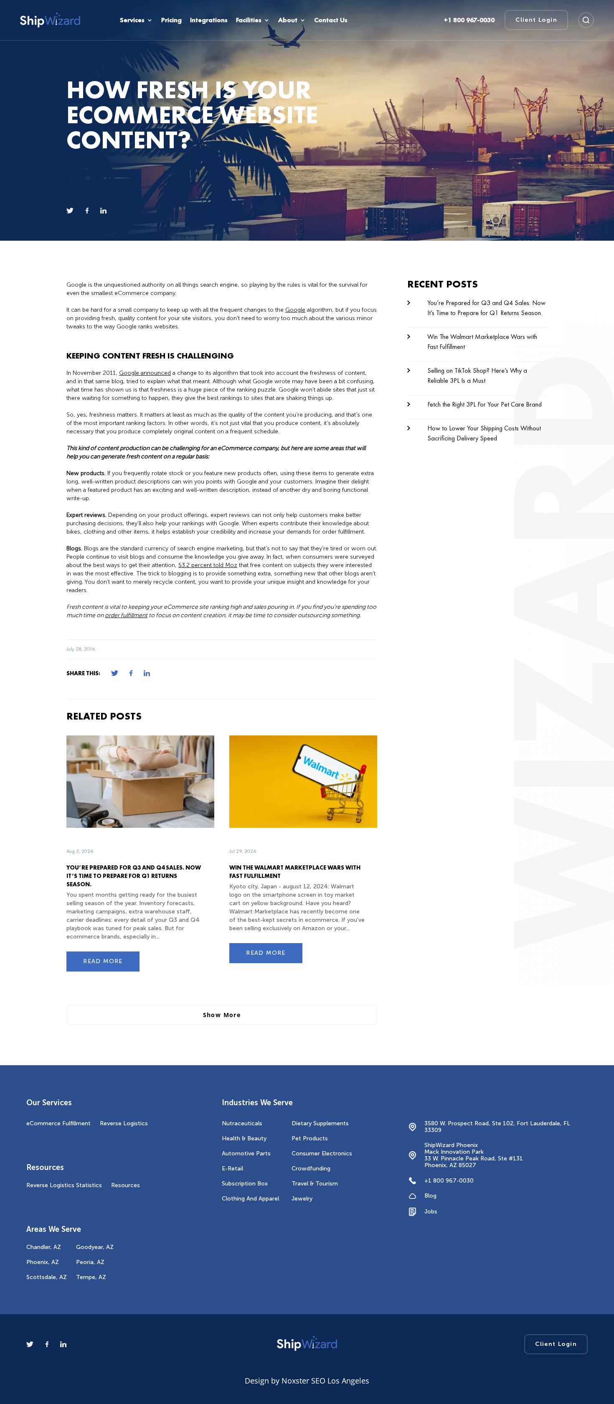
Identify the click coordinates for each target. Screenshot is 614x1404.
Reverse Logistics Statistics (64, 1185)
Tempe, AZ (91, 1277)
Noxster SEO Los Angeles (325, 1381)
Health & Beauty (244, 1138)
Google (295, 309)
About (287, 20)
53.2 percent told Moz (207, 565)
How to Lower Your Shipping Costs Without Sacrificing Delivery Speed (484, 433)
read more (103, 961)
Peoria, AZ (90, 1262)
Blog (430, 1196)
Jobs (430, 1211)
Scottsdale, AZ (46, 1277)
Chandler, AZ (43, 1247)
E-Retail (232, 1168)
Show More (222, 1015)
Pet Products (310, 1138)
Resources (125, 1185)
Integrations (209, 20)
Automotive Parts (246, 1153)
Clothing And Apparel (250, 1198)
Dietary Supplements (320, 1123)
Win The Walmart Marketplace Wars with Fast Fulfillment (482, 341)
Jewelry (302, 1198)
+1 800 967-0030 (449, 1180)
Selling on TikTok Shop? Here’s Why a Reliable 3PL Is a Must (477, 375)
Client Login (536, 19)
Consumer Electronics (322, 1153)
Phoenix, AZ (42, 1262)
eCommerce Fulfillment (58, 1123)
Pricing (171, 20)
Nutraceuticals (242, 1123)
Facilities (248, 20)
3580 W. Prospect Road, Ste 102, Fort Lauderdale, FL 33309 (497, 1127)
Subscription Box (245, 1183)
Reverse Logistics (124, 1123)
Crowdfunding (311, 1168)
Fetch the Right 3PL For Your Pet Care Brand (484, 404)
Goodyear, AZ (95, 1247)
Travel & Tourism (315, 1183)
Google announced (145, 372)
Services (132, 20)
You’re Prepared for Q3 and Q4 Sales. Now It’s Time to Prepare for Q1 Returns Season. (133, 876)
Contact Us (331, 20)
